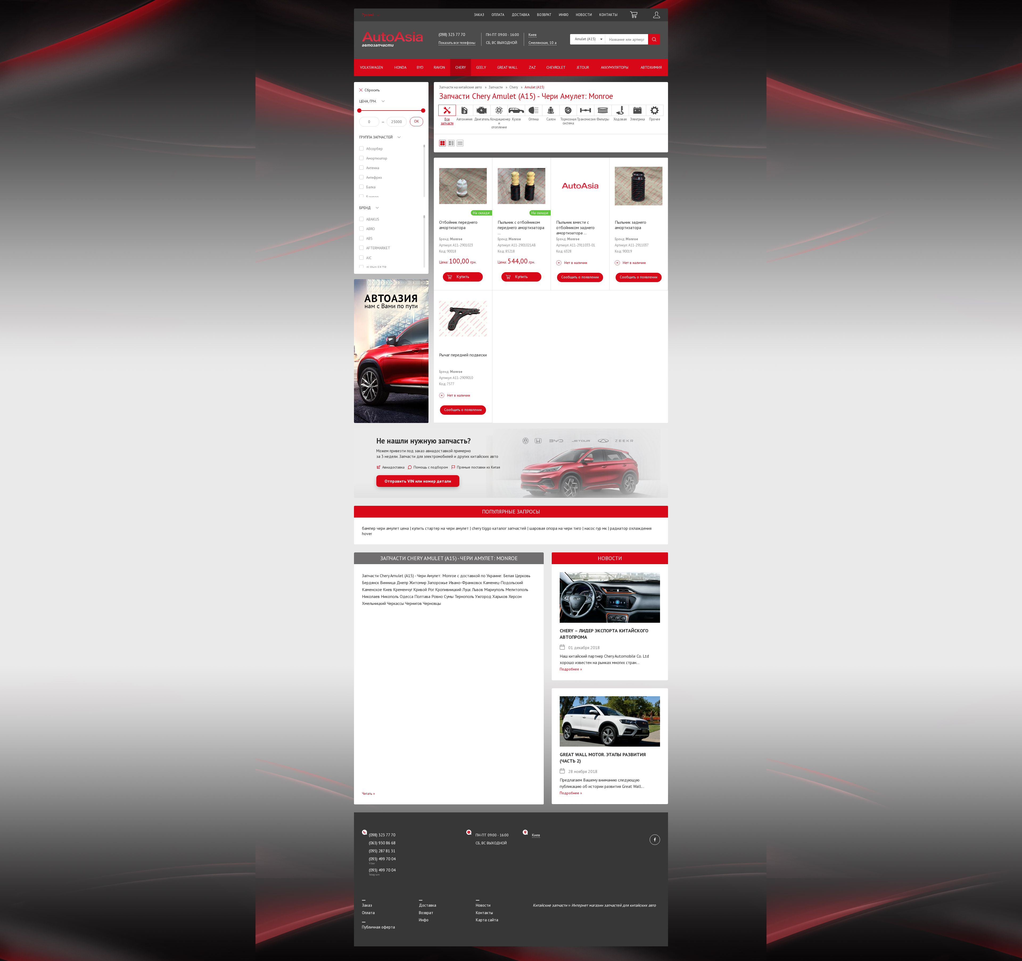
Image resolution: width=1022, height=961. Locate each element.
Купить (462, 276)
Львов (477, 589)
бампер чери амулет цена (385, 528)
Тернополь (464, 596)
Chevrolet (556, 67)
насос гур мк (595, 528)
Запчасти (496, 87)
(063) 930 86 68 (382, 842)
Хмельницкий (374, 603)
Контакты (608, 15)
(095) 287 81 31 (382, 850)
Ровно (437, 596)
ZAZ (532, 67)
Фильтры (602, 119)
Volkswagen (371, 67)
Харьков (500, 596)
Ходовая (620, 119)
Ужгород (483, 596)
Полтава (422, 596)
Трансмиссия (585, 119)
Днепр (402, 582)
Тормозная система (568, 121)
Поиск (654, 39)
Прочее (654, 119)
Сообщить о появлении (580, 277)
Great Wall (507, 67)
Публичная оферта (378, 927)
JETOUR (583, 67)
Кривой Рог (423, 589)
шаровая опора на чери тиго (555, 528)
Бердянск (370, 582)
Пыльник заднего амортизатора (630, 224)
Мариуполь (494, 589)
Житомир (417, 582)
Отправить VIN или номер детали (418, 481)
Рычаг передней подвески (463, 354)
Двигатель (481, 119)
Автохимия (651, 67)
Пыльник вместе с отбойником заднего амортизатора (575, 227)
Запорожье (437, 582)
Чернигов (413, 603)
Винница (387, 582)
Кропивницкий (448, 589)
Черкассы (395, 603)
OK (416, 121)
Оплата (498, 15)
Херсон (515, 596)
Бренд (365, 207)
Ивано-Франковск (465, 582)
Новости (584, 15)
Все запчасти (447, 121)
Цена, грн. (368, 101)
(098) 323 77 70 (452, 34)
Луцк (466, 589)
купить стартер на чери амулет (440, 528)
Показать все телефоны (457, 42)
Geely (481, 67)
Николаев (371, 596)
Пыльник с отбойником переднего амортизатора (521, 227)
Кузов (516, 119)
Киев (387, 589)
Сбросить (372, 90)
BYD (420, 67)
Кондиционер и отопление (499, 123)
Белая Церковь (516, 575)
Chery (460, 67)
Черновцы (432, 603)
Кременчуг (402, 589)
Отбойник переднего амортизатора (458, 224)
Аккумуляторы (614, 67)
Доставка (521, 15)
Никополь (390, 596)
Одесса (406, 596)
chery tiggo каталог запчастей (499, 528)
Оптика (534, 119)
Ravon (439, 67)
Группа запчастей (376, 137)
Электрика (637, 119)
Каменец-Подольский (503, 582)
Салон (551, 119)
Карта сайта (487, 919)
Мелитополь (516, 589)
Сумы (449, 596)
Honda (400, 67)
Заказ (479, 15)
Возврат (544, 15)
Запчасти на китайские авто (460, 87)
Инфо (563, 15)
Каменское (372, 589)
